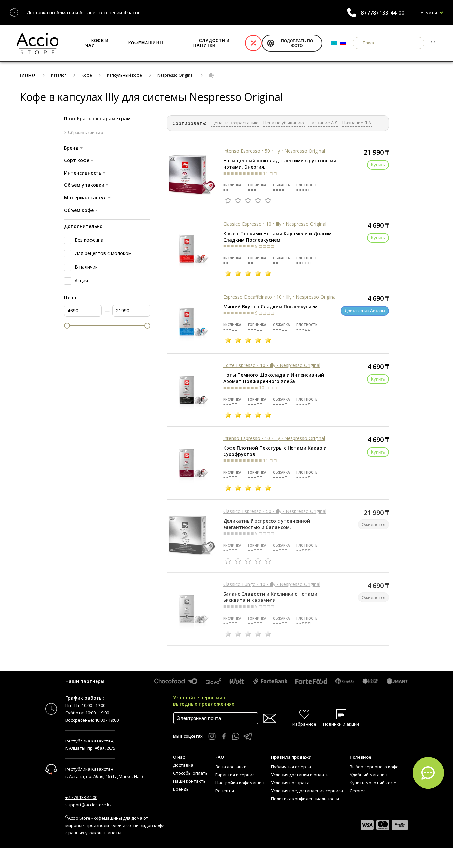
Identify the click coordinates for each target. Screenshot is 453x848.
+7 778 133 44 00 (81, 797)
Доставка (183, 765)
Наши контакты (190, 781)
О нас (179, 757)
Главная (28, 75)
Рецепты (224, 791)
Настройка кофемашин (239, 783)
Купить (378, 164)
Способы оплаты (191, 773)
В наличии (86, 267)
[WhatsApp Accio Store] (236, 736)
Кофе (87, 75)
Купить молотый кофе (373, 783)
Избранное (304, 724)
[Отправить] (269, 718)
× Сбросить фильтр (83, 132)
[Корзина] (432, 43)
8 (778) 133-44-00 (382, 12)
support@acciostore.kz (88, 805)
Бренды (181, 789)
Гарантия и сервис (234, 775)
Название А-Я (323, 123)
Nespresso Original (175, 75)
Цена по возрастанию (235, 123)
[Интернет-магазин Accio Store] (37, 43)
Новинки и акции (341, 724)
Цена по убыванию (283, 123)
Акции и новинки (253, 43)
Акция (81, 280)
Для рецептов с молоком (103, 253)
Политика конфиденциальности (305, 799)
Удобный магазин (368, 775)
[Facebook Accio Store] (224, 736)
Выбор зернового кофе (374, 767)
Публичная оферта (291, 767)
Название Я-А (356, 123)
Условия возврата (290, 783)
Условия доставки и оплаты (300, 775)
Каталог (58, 75)
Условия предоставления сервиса (307, 791)
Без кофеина (89, 240)
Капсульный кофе (124, 75)
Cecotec (357, 791)
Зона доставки (231, 767)
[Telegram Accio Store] (248, 736)
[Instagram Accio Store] (212, 736)
